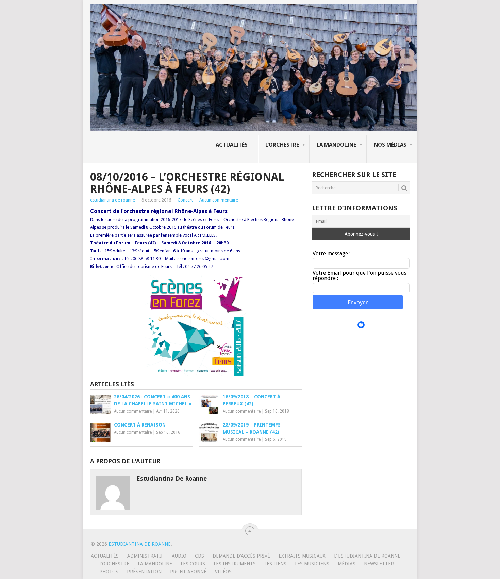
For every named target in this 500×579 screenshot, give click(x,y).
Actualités (232, 145)
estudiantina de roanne (112, 200)
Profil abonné (188, 571)
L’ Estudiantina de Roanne (367, 556)
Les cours (193, 563)
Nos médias (390, 145)
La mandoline (336, 145)
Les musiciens (312, 563)
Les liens (275, 563)
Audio (179, 556)
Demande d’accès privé (241, 556)
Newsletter (379, 563)
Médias (346, 563)
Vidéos (223, 571)
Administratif (145, 556)
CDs (199, 556)
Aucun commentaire (218, 200)
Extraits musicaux (302, 556)
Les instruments (235, 563)
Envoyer (358, 302)
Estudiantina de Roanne (140, 544)
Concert (185, 200)
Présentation (144, 571)
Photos (108, 571)
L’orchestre (282, 145)
